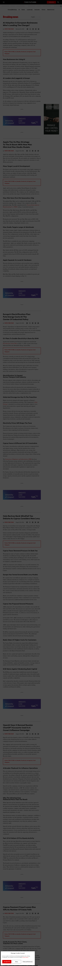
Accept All (7, 961)
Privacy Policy (25, 957)
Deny (16, 961)
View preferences (27, 961)
